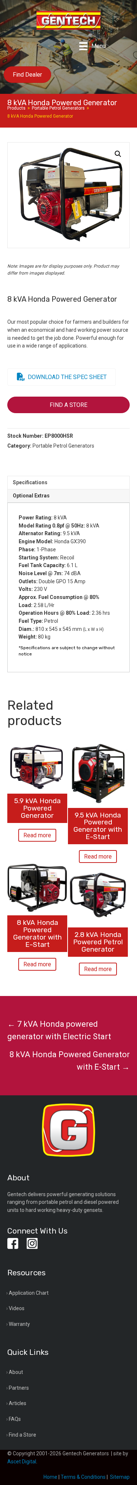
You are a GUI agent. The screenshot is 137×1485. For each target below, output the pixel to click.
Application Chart (29, 1293)
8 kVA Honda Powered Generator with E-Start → (69, 1061)
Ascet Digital (21, 1461)
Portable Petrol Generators (58, 108)
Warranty (19, 1324)
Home (50, 1477)
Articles (17, 1403)
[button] (118, 154)
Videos (16, 1308)
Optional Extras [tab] (31, 496)
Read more (37, 835)
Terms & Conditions (83, 1477)
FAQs (15, 1419)
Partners (19, 1388)
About (16, 1372)
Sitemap (120, 1477)
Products (16, 108)
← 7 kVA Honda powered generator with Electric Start (59, 1030)
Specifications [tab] (30, 482)
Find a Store (22, 1435)
